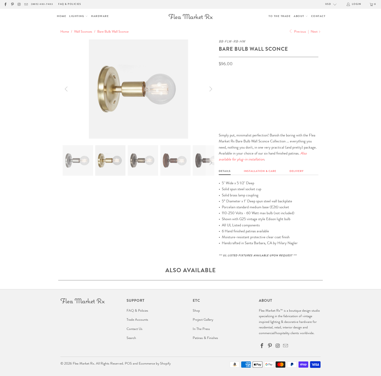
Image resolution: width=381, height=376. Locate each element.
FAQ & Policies (69, 4)
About (299, 16)
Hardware (100, 16)
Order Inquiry (236, 102)
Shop (196, 311)
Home (61, 16)
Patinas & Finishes (205, 338)
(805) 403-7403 (42, 4)
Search (131, 338)
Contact (318, 16)
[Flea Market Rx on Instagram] (19, 4)
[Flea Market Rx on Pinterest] (12, 4)
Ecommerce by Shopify (155, 364)
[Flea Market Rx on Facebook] (5, 4)
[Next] (210, 89)
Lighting (77, 16)
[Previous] (66, 89)
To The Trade (280, 16)
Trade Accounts (137, 320)
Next (314, 32)
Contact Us (134, 329)
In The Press (201, 329)
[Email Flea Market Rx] (26, 4)
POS (128, 364)
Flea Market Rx (83, 364)
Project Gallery (203, 320)
